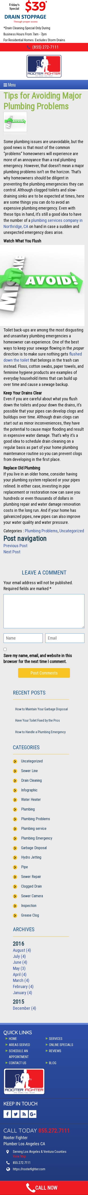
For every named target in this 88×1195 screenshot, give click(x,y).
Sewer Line (29, 771)
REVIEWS (55, 1051)
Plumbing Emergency (36, 838)
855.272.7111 (54, 1130)
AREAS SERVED (19, 1045)
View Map (19, 1156)
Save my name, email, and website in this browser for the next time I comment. (38, 658)
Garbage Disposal (34, 848)
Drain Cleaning (31, 780)
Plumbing (28, 809)
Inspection (28, 905)
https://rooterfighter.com (29, 1169)
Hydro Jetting (31, 857)
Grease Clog (30, 915)
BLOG (52, 1063)
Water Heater (31, 799)
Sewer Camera (32, 896)
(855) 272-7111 (45, 47)
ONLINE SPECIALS (61, 1045)
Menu (11, 85)
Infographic (29, 790)
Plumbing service (33, 828)
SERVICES (55, 1039)
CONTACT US (17, 1063)
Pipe (24, 867)
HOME (13, 1039)
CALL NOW (46, 1188)
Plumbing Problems (41, 530)
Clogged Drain (31, 886)
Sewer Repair (31, 876)
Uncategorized (71, 530)
